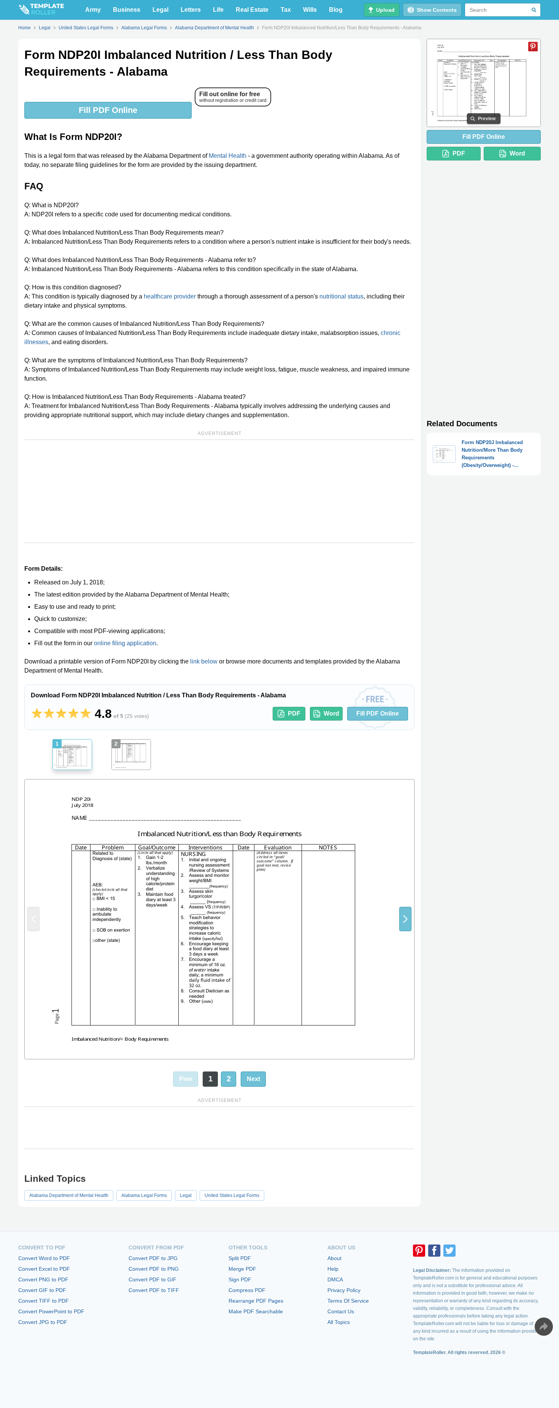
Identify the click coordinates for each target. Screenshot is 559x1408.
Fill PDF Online (108, 110)
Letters (191, 9)
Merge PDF (242, 1269)
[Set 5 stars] (85, 714)
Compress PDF (247, 1290)
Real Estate (252, 9)
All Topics (338, 1322)
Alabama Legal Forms (144, 1195)
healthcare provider (170, 296)
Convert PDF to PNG (154, 1269)
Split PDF (240, 1258)
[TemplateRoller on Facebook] (434, 1251)
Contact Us (340, 1311)
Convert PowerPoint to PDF (51, 1311)
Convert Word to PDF (44, 1258)
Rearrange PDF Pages (256, 1301)
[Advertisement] (219, 491)
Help (332, 1269)
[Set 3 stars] (61, 714)
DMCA (335, 1279)
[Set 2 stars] (49, 714)
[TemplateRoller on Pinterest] (419, 1251)
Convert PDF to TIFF (154, 1290)
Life (218, 9)
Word (331, 713)
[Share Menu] (544, 1327)
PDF (294, 713)
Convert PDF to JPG (153, 1258)
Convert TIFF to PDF (43, 1301)
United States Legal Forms (232, 1195)
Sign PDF (240, 1279)
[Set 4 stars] (73, 714)
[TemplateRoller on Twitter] (449, 1251)
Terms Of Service (348, 1301)
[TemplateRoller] (41, 10)
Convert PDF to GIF (152, 1279)
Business (126, 9)
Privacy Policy (343, 1290)
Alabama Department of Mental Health (68, 1195)
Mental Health (227, 155)
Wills (310, 9)
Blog (336, 9)
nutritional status (341, 296)
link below (204, 661)
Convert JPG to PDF (42, 1322)
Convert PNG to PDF (43, 1279)
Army (93, 9)
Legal (160, 9)
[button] (405, 919)
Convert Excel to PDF (44, 1269)
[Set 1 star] (37, 714)
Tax (286, 9)
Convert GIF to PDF (42, 1290)
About (334, 1258)
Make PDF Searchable (256, 1311)
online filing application (125, 643)
